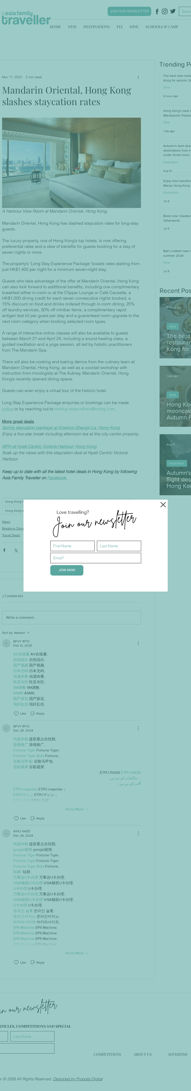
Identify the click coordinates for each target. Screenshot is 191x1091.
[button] (163, 504)
